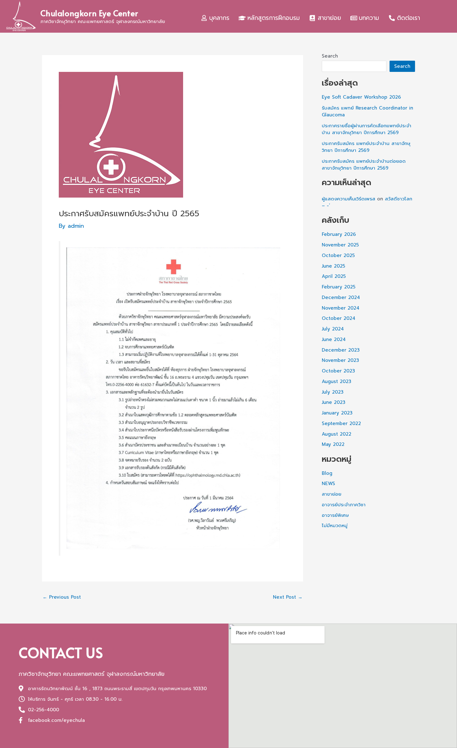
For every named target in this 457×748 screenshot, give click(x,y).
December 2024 (341, 297)
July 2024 (333, 328)
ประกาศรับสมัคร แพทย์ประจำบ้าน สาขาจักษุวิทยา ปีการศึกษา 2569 (366, 147)
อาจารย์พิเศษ (335, 515)
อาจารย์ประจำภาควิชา (344, 504)
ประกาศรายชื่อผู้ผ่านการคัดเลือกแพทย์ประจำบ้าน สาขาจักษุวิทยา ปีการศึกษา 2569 (366, 129)
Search (330, 56)
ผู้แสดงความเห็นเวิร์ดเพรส (348, 198)
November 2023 (340, 360)
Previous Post (62, 597)
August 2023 (336, 381)
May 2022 (333, 444)
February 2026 (339, 234)
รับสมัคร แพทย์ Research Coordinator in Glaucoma (367, 112)
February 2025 (338, 286)
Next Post (287, 597)
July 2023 (333, 392)
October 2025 (338, 255)
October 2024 (338, 318)
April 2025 (334, 276)
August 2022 (336, 434)
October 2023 (338, 370)
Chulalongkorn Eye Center (89, 12)
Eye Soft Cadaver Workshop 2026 (361, 97)
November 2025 (340, 244)
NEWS (328, 483)
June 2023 (333, 402)
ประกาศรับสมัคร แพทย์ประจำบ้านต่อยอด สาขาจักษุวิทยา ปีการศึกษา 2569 (364, 165)
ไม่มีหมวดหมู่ (335, 525)
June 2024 (334, 339)
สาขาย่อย (331, 494)
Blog (327, 473)
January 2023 (337, 412)
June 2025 (333, 266)
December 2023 (341, 350)
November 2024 (340, 308)
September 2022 (341, 423)
